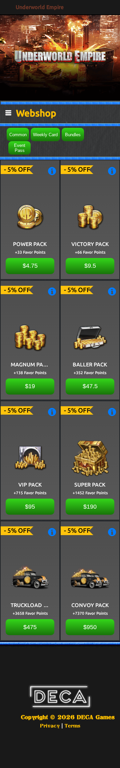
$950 (90, 627)
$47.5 (90, 386)
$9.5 (90, 265)
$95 (30, 506)
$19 (30, 386)
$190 (90, 506)
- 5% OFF (17, 169)
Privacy (50, 726)
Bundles (73, 134)
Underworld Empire (40, 7)
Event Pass (19, 148)
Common (18, 134)
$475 (30, 627)
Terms (72, 726)
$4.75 (30, 265)
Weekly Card (45, 134)
